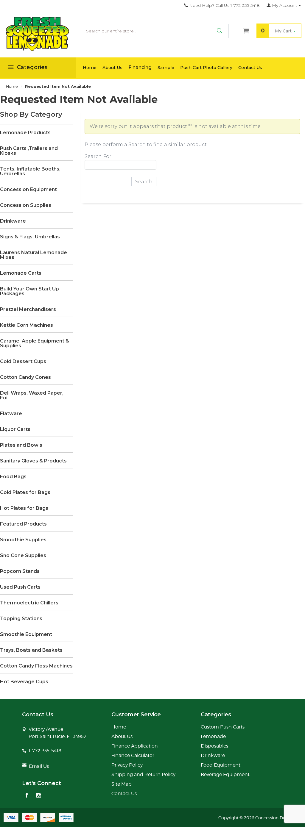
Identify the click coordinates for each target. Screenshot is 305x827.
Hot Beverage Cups (24, 681)
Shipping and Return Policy (143, 774)
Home (90, 67)
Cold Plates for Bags (25, 492)
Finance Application (134, 746)
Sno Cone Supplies (23, 555)
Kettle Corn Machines (26, 325)
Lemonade (213, 736)
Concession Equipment (28, 189)
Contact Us (250, 67)
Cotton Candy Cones (25, 377)
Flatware (11, 413)
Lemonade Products (25, 132)
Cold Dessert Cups (23, 361)
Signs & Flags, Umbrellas (30, 237)
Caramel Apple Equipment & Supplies (34, 343)
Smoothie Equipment (26, 634)
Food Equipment (220, 765)
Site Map (121, 784)
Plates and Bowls (21, 445)
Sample (166, 67)
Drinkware (13, 221)
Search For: (98, 156)
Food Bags (13, 476)
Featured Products (23, 524)
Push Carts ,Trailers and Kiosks (29, 151)
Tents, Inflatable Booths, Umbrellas (30, 171)
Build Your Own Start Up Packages (29, 291)
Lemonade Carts (20, 273)
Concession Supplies (25, 205)
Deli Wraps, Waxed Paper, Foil (31, 395)
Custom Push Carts (223, 727)
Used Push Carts (20, 587)
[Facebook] (27, 796)
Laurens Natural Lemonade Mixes (33, 255)
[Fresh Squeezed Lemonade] (38, 34)
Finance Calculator (132, 755)
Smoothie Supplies (23, 539)
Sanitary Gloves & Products (33, 461)
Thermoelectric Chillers (29, 603)
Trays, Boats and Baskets (31, 650)
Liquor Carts (15, 429)
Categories (32, 67)
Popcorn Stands (20, 571)
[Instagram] (38, 796)
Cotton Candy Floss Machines (36, 666)
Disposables (214, 746)
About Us (112, 67)
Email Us (39, 766)
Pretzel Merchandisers (28, 309)
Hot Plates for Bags (24, 508)
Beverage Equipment (225, 774)
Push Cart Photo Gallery (206, 67)
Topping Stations (21, 618)
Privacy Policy (127, 765)
